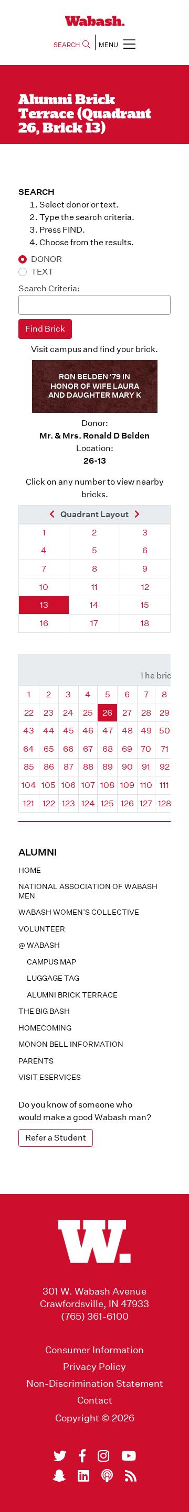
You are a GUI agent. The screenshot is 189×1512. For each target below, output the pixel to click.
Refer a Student (55, 1138)
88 (88, 767)
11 (94, 587)
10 (43, 587)
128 (164, 803)
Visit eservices (49, 1077)
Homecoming (44, 1028)
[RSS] (130, 1476)
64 (28, 749)
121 (28, 803)
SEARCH (67, 44)
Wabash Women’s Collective (78, 912)
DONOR (46, 259)
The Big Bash (44, 1011)
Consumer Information (94, 1350)
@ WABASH (39, 945)
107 (88, 785)
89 (107, 767)
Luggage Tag (53, 978)
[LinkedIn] (83, 1476)
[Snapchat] (59, 1476)
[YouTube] (128, 1456)
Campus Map (51, 962)
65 (49, 749)
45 (68, 731)
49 (146, 731)
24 (68, 713)
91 (146, 767)
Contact (94, 1400)
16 (44, 623)
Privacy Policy (94, 1367)
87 (69, 767)
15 (145, 605)
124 (88, 803)
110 (146, 785)
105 (48, 785)
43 (28, 731)
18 (145, 623)
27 (127, 713)
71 (165, 749)
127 (146, 803)
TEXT (42, 272)
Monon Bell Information (70, 1044)
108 (107, 785)
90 (127, 767)
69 (127, 749)
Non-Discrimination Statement (94, 1383)
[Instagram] (103, 1456)
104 (29, 785)
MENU (108, 44)
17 (94, 623)
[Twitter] (60, 1456)
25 (88, 713)
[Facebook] (82, 1456)
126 (127, 803)
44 (49, 731)
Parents (36, 1061)
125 (107, 803)
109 (127, 785)
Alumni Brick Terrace (72, 995)
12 (145, 587)
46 (87, 731)
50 (164, 731)
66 (68, 749)
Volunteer (41, 929)
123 (68, 803)
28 (146, 713)
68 (107, 749)
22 (29, 713)
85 (29, 767)
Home (29, 870)
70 (146, 749)
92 (165, 767)
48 (127, 731)
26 (107, 713)
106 (68, 785)
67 (88, 749)
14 (94, 605)
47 (107, 731)
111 (164, 785)
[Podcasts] (107, 1476)
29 (165, 713)
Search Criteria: (49, 288)
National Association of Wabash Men (88, 891)
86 (49, 767)
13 (44, 605)
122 (49, 803)
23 (49, 713)
